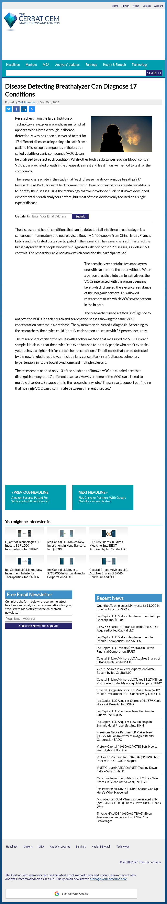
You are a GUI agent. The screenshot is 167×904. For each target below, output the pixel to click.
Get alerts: (23, 216)
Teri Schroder (26, 102)
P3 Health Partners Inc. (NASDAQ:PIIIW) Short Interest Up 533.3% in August (128, 758)
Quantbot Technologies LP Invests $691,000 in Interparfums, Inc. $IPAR (22, 545)
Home (115, 5)
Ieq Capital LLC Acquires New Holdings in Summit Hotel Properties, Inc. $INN (124, 723)
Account (158, 5)
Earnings (91, 65)
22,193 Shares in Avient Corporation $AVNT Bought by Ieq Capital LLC (126, 670)
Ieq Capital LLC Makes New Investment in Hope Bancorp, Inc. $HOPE (66, 545)
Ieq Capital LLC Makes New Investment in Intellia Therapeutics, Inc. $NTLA (23, 573)
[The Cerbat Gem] (31, 22)
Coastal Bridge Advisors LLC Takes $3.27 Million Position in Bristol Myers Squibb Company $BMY (129, 681)
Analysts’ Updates (67, 65)
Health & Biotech (114, 65)
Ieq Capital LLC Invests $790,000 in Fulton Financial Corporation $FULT (66, 573)
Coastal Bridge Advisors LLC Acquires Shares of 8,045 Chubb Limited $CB (108, 573)
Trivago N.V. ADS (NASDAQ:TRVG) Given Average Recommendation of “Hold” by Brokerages (124, 817)
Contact (147, 5)
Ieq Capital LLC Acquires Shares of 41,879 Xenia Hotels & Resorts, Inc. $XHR (129, 702)
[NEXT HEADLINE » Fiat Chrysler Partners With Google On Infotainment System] (102, 487)
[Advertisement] (83, 46)
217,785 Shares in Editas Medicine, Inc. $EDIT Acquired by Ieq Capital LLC (107, 545)
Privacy (125, 5)
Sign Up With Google (75, 893)
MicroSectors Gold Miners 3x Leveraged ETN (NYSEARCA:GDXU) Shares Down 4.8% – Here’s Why (129, 802)
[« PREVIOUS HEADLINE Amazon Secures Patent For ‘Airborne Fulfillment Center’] (38, 487)
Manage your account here (108, 879)
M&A (46, 65)
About (136, 5)
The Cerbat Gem (150, 862)
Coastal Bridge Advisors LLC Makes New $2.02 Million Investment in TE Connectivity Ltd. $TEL (129, 691)
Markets (31, 65)
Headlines (13, 65)
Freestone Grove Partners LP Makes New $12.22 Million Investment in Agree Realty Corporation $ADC (125, 735)
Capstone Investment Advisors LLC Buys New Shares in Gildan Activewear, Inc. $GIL (127, 780)
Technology (139, 65)
